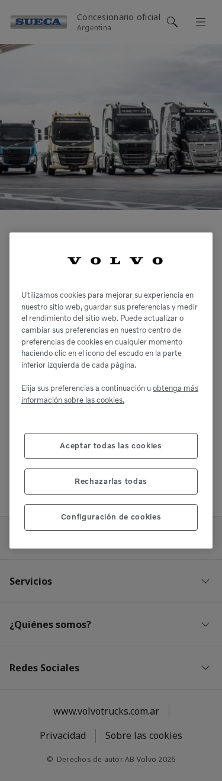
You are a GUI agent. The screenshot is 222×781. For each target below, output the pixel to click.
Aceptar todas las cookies (111, 445)
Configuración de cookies (111, 516)
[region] (111, 390)
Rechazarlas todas (111, 481)
